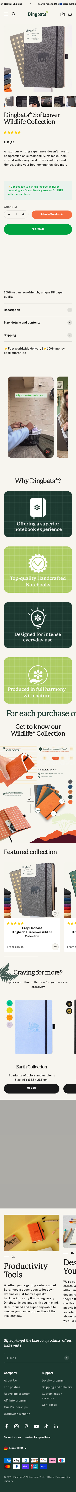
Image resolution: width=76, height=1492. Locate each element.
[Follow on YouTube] (36, 1426)
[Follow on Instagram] (16, 1426)
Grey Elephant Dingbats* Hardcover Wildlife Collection (32, 932)
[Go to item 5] (59, 102)
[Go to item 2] (21, 102)
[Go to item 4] (46, 102)
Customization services (52, 1395)
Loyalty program (53, 1380)
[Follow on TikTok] (46, 1426)
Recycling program (17, 1393)
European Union (42, 1437)
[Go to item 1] (9, 102)
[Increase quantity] (23, 214)
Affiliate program (15, 1400)
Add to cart (38, 229)
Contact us (49, 1404)
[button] (12, 132)
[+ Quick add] (55, 913)
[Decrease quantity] (9, 214)
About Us (10, 1380)
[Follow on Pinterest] (26, 1426)
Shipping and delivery (57, 1387)
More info (10, 281)
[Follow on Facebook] (6, 1426)
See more (60, 164)
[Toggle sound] (48, 452)
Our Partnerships (16, 1407)
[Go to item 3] (34, 102)
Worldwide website (17, 1414)
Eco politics (12, 1387)
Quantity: (10, 206)
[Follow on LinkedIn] (56, 1426)
